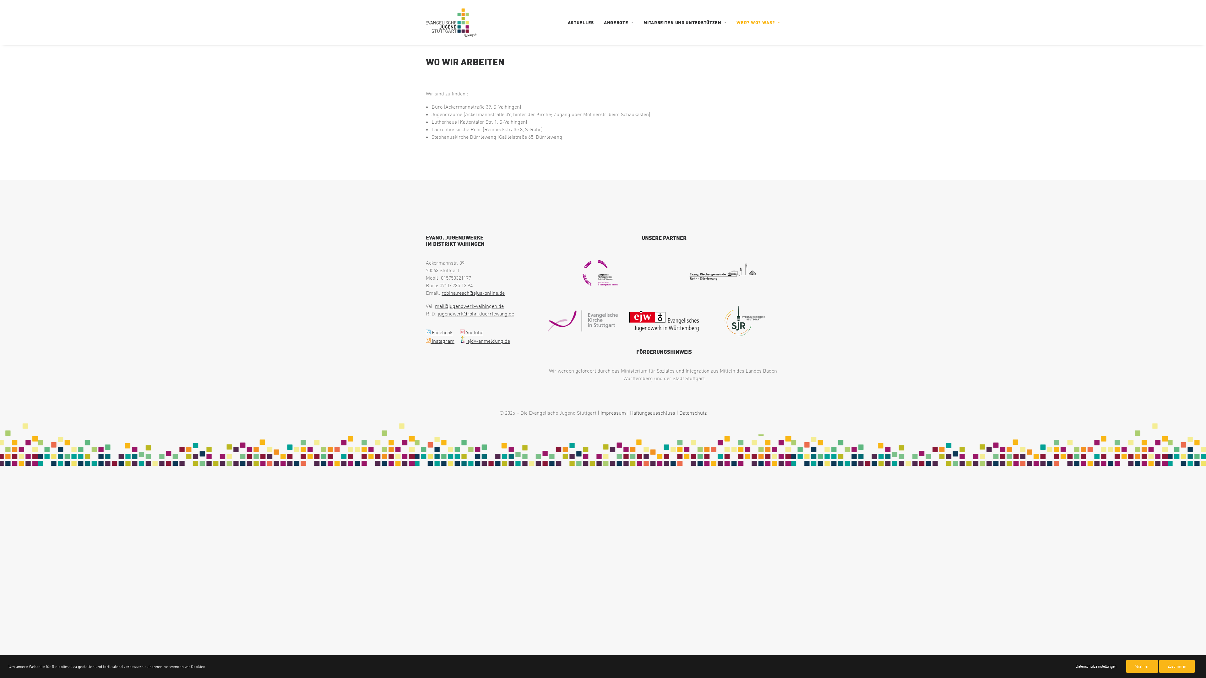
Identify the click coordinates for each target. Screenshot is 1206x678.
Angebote (616, 22)
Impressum (613, 413)
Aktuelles (581, 22)
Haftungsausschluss (652, 413)
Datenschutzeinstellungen (1096, 666)
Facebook (442, 332)
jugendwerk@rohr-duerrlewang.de (476, 313)
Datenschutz (693, 413)
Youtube (474, 332)
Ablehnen (1142, 666)
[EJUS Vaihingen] (451, 22)
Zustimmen (1177, 666)
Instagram (442, 341)
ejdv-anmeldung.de (488, 341)
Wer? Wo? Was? (755, 22)
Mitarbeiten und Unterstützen (682, 22)
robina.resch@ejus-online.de (473, 293)
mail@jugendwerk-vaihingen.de (469, 306)
